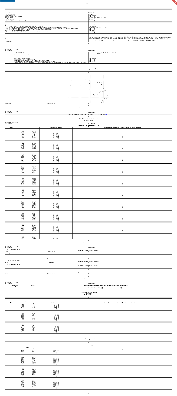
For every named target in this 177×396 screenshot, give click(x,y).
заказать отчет (107, 114)
